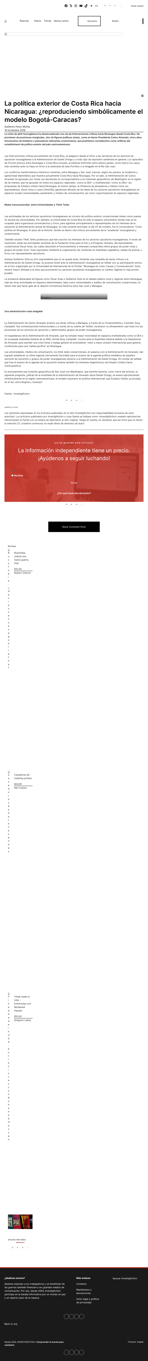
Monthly (18, 475)
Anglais (140, 1342)
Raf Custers (20, 787)
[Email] (115, 6)
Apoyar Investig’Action (125, 1278)
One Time (20, 470)
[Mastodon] (110, 6)
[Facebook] (105, 6)
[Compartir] (120, 6)
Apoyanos (92, 21)
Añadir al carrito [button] (8, 762)
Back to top (10, 1323)
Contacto (81, 1283)
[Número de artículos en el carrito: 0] (132, 21)
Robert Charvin (22, 572)
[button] (74, 527)
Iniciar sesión (137, 6)
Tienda (47, 20)
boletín (126, 1283)
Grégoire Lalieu (22, 1020)
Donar (74, 482)
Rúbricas (24, 20)
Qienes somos (61, 20)
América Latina (11, 407)
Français (132, 1342)
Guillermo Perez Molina (17, 126)
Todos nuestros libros (17, 1222)
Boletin (115, 21)
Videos (37, 20)
